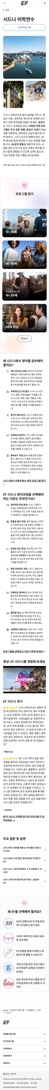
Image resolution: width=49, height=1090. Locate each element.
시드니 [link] (8, 1013)
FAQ (23, 165)
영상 (13, 165)
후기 (18, 165)
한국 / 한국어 (10, 1074)
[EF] (24, 3)
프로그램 (6, 165)
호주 (7, 10)
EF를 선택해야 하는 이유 (35, 165)
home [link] (5, 1010)
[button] (4, 3)
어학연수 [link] (30, 1010)
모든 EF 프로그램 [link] (17, 1010)
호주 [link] (39, 1010)
